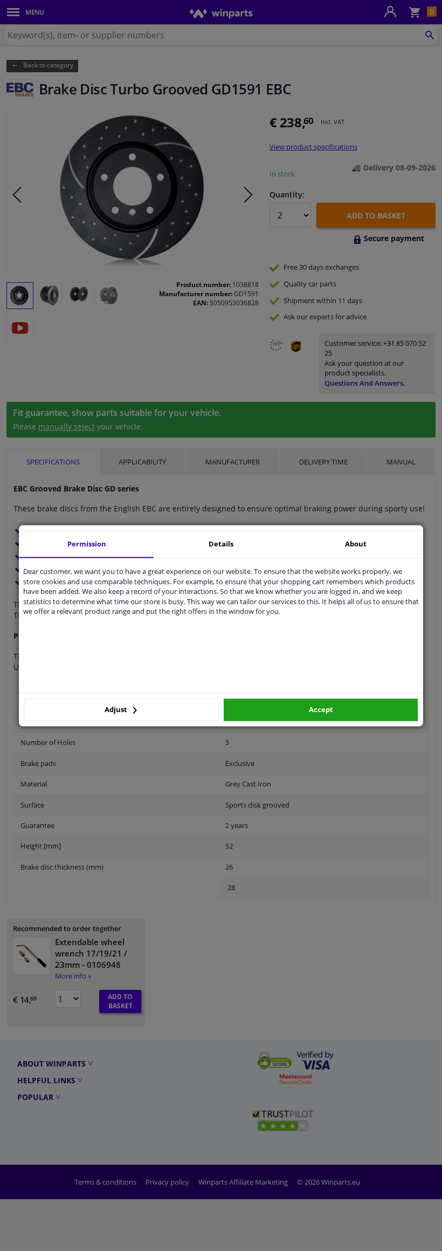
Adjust (117, 710)
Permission (86, 544)
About (356, 544)
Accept (321, 710)
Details (221, 544)
